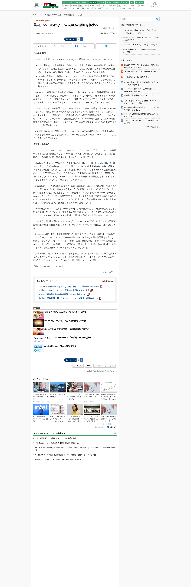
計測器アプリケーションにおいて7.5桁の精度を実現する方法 (58, 459)
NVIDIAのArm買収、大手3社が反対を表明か (65, 321)
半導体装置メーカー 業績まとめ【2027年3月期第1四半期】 (57, 443)
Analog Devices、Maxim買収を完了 (60, 346)
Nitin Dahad (104, 33)
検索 (158, 19)
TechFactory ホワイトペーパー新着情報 (49, 433)
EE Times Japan (37, 15)
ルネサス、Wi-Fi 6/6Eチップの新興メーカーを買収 (67, 337)
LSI (45, 15)
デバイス (78, 366)
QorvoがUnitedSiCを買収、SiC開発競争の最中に (66, 329)
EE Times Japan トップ (104, 366)
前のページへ (70, 39)
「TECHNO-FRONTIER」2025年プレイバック (140, 45)
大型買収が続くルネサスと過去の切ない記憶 (65, 312)
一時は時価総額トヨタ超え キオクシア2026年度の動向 (55, 438)
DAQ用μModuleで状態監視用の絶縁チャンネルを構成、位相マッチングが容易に (65, 455)
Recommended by (101, 427)
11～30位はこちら (153, 127)
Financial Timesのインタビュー (71, 150)
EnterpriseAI (100, 163)
